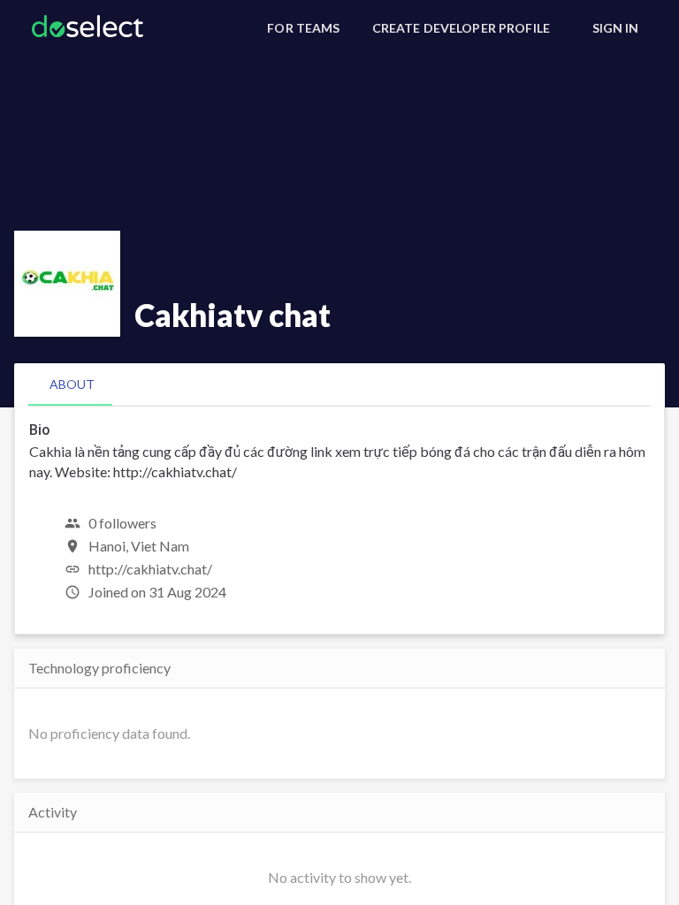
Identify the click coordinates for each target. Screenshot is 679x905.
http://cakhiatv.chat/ (150, 568)
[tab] (72, 384)
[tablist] (339, 384)
